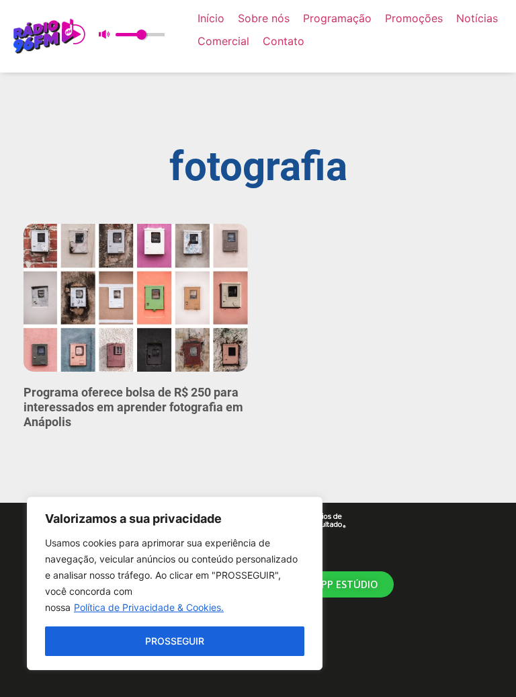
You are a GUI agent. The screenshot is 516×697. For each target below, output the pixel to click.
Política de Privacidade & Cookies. (149, 607)
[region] (174, 583)
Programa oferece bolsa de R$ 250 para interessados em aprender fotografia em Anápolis (133, 406)
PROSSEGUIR (174, 641)
